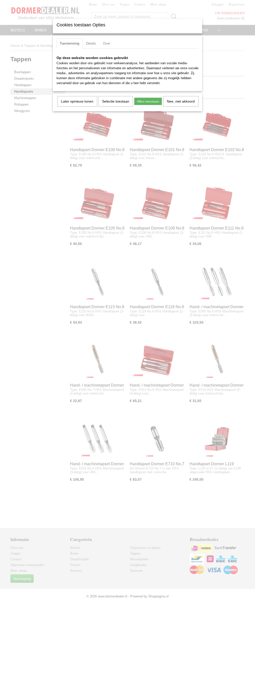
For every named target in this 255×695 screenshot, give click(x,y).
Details (91, 43)
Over (106, 43)
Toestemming (69, 43)
